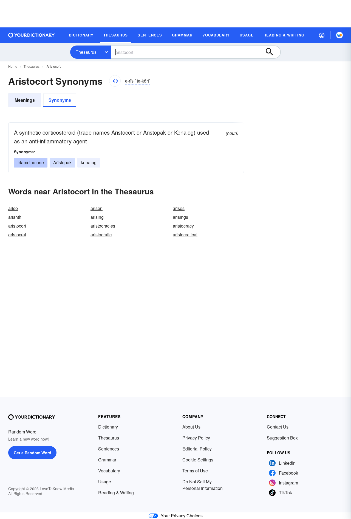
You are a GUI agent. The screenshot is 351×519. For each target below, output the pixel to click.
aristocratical (185, 234)
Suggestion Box (282, 438)
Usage (104, 481)
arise (13, 208)
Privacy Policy (196, 438)
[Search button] (272, 52)
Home (12, 66)
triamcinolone (31, 162)
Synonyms (60, 100)
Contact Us (277, 427)
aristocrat (17, 234)
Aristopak (62, 162)
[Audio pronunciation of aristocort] (115, 81)
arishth (14, 217)
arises (179, 208)
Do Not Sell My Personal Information (202, 484)
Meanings (25, 100)
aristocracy (183, 226)
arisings (180, 217)
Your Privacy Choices (182, 515)
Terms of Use (195, 470)
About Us (191, 427)
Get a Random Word (32, 452)
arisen (96, 208)
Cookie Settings (197, 459)
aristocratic (101, 234)
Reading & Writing (116, 492)
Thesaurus (86, 52)
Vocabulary (109, 470)
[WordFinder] (339, 35)
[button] (321, 35)
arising (97, 217)
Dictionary (108, 427)
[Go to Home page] (31, 35)
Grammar (107, 459)
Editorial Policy (197, 449)
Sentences (108, 449)
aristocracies (102, 226)
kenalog (89, 162)
